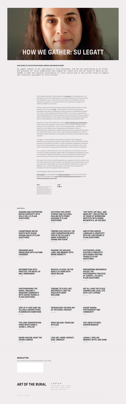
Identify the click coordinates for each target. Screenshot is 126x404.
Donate (64, 389)
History (60, 389)
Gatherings (62, 387)
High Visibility (41, 174)
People (56, 389)
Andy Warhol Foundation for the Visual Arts (68, 176)
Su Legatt (67, 96)
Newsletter (67, 387)
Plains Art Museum (64, 174)
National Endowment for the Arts (47, 178)
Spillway (62, 385)
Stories (52, 387)
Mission (52, 389)
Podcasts (57, 387)
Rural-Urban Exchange (55, 385)
